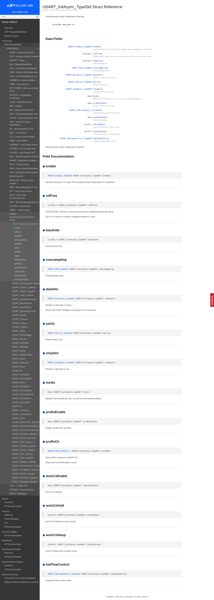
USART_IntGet (18, 351)
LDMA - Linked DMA (18, 141)
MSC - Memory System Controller (24, 157)
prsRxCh (18, 264)
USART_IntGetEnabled (22, 355)
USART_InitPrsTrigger (22, 335)
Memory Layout (11, 36)
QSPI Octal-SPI (16, 176)
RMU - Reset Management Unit (23, 187)
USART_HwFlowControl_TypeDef (26, 466)
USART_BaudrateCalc (22, 303)
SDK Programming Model (15, 32)
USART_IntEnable (20, 347)
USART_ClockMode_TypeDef (25, 470)
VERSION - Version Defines (21, 490)
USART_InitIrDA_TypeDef (23, 291)
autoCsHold (19, 272)
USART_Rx (17, 371)
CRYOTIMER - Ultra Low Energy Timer (23, 89)
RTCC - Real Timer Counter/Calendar (17, 196)
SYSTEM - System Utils (19, 206)
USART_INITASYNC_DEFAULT (26, 422)
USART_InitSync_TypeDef (24, 287)
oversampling (20, 240)
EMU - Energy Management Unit (23, 114)
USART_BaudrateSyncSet (23, 311)
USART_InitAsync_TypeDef (24, 224)
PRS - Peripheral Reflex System (23, 172)
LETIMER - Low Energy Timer (22, 149)
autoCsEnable (20, 268)
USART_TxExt (18, 418)
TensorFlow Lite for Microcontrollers (20, 578)
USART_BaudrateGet (21, 307)
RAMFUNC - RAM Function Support (21, 181)
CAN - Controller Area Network (22, 68)
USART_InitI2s (18, 331)
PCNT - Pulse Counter (19, 164)
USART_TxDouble (20, 410)
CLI (6, 523)
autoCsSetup (20, 275)
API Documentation (13, 44)
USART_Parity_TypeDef (23, 458)
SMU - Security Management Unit (24, 202)
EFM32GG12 (13, 48)
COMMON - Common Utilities (22, 80)
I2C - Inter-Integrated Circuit (21, 129)
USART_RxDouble (20, 375)
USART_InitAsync (20, 319)
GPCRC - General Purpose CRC (23, 118)
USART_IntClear (19, 339)
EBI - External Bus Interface (21, 110)
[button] (212, 300)
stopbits (17, 252)
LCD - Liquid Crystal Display (21, 137)
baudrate (18, 236)
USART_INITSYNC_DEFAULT (26, 430)
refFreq (17, 232)
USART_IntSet (18, 359)
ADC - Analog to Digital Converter (24, 56)
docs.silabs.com (20, 12)
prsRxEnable (20, 260)
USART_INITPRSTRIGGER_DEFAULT (26, 426)
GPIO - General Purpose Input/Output (20, 123)
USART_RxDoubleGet (22, 390)
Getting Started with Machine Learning (21, 582)
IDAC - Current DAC (18, 133)
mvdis (17, 256)
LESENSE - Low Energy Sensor (23, 145)
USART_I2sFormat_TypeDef (24, 478)
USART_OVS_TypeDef (22, 454)
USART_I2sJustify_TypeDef (24, 482)
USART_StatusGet (20, 363)
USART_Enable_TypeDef (23, 450)
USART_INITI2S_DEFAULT (24, 438)
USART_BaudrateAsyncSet (24, 299)
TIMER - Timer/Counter (19, 210)
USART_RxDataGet (21, 387)
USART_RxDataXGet (21, 398)
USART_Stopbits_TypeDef (24, 462)
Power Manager (11, 519)
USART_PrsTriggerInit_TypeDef (26, 283)
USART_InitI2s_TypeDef (23, 295)
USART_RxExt (18, 383)
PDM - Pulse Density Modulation (23, 168)
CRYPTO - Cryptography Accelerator (20, 96)
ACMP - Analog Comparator (21, 52)
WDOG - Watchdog (17, 494)
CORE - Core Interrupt (19, 84)
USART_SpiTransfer (21, 402)
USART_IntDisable (20, 343)
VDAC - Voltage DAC (18, 486)
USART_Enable (19, 315)
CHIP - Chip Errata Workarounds (23, 72)
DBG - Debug (15, 106)
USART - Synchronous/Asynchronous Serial (21, 217)
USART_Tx (17, 406)
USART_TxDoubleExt (21, 414)
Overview (8, 28)
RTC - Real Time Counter (20, 191)
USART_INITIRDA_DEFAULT (25, 434)
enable (17, 228)
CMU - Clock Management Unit (23, 76)
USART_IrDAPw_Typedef (23, 474)
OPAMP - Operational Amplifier (23, 160)
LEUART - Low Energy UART (22, 153)
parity (16, 248)
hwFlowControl (21, 279)
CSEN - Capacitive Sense (20, 102)
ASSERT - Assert (17, 60)
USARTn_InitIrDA (20, 327)
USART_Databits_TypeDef (24, 446)
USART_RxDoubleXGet (22, 394)
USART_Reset (18, 367)
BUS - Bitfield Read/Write (20, 64)
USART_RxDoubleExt (22, 379)
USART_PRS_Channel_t (23, 442)
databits (17, 244)
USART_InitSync (19, 323)
